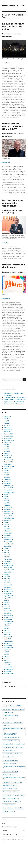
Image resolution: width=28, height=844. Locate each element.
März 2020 (7, 583)
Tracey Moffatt (8, 365)
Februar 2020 (8, 585)
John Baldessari (10, 343)
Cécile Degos (5, 78)
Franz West (12, 181)
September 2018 (9, 621)
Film (12, 70)
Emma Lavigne (6, 84)
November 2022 (8, 514)
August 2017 (7, 649)
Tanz (16, 73)
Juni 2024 (7, 472)
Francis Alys (17, 333)
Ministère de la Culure (7, 97)
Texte (19, 73)
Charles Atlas (13, 318)
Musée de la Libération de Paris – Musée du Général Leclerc (13, 104)
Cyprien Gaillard (14, 325)
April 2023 (7, 503)
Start (3, 819)
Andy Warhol (8, 314)
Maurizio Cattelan (17, 94)
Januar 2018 (7, 639)
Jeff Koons (11, 88)
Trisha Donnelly (16, 365)
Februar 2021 (8, 559)
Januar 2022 (7, 535)
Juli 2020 (6, 574)
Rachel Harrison (8, 352)
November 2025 (8, 436)
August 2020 (8, 572)
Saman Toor (22, 113)
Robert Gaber (16, 112)
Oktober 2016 (8, 671)
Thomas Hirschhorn (9, 805)
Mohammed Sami (18, 97)
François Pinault (21, 179)
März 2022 (7, 531)
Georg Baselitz (7, 744)
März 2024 (7, 479)
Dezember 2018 (8, 615)
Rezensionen (18, 309)
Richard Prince (9, 354)
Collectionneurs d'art (7, 168)
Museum (13, 71)
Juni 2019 (6, 602)
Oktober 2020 (8, 567)
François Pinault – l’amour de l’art (14, 399)
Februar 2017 (8, 662)
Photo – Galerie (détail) (9, 827)
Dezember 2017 (8, 641)
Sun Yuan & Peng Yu (14, 115)
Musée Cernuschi (11, 101)
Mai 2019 (6, 604)
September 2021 (8, 544)
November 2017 (8, 643)
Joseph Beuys (18, 753)
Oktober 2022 (8, 516)
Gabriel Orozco (12, 335)
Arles (4, 706)
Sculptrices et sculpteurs (11, 798)
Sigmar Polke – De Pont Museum (14, 401)
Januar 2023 (7, 509)
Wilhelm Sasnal (6, 369)
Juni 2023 (6, 498)
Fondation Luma (10, 333)
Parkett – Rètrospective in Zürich (14, 266)
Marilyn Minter (9, 346)
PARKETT (4, 351)
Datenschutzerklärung (9, 834)
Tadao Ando (5, 117)
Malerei (9, 71)
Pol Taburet (10, 112)
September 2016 (8, 673)
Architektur (12, 67)
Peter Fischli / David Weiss (8, 110)
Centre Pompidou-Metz (10, 715)
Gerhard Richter (19, 744)
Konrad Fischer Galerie (10, 757)
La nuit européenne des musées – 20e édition (13, 26)
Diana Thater (5, 328)
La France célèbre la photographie (14, 397)
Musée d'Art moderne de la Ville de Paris (14, 778)
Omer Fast (18, 349)
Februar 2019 (8, 611)
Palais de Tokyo (7, 788)
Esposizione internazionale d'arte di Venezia (14, 729)
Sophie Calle (17, 801)
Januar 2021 (7, 561)
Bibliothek (18, 67)
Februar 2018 (8, 637)
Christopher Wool (14, 78)
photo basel (15, 792)
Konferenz (20, 305)
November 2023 (8, 488)
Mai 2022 (6, 526)
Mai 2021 (6, 552)
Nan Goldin (12, 349)
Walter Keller (21, 367)
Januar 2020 (7, 587)
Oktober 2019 (8, 593)
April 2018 (7, 632)
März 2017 (7, 660)
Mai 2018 (6, 630)
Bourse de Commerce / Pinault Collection (12, 76)
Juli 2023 (6, 496)
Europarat (12, 84)
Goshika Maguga (16, 86)
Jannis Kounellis (12, 339)
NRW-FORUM (7, 785)
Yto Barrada (10, 370)
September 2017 (8, 647)
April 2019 (7, 606)
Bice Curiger (12, 317)
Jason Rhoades (20, 339)
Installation (19, 70)
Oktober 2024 (8, 464)
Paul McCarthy (10, 351)
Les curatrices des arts (9, 763)
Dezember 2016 (8, 667)
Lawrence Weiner (6, 344)
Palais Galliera (14, 109)
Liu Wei (10, 91)
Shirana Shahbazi (16, 360)
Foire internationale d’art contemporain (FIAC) (10, 733)
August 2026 (7, 416)
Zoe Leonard (16, 370)
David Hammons (11, 326)
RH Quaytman (16, 352)
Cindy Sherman (19, 177)
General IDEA (8, 86)
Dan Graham (22, 325)
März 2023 (7, 505)
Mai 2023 (6, 501)
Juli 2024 (6, 470)
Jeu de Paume (7, 753)
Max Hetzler (9, 256)
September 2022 (9, 518)
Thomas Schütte (8, 808)
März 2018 (7, 634)
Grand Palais (6, 747)
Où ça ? (15, 785)
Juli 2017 (6, 652)
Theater (7, 310)
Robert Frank (17, 354)
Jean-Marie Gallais (15, 182)
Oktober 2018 (8, 619)
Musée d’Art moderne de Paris (12, 102)
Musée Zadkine (12, 107)
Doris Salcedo (21, 83)
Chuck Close (20, 322)
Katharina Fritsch (18, 343)
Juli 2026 (6, 419)
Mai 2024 (6, 475)
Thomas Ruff (10, 364)
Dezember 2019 (8, 589)
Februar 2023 (8, 507)
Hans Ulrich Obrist (18, 747)
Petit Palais (18, 110)
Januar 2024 (7, 483)
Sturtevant (8, 362)
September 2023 (9, 492)
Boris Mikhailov (19, 317)
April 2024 (7, 477)
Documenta (6, 725)
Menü (23, 5)
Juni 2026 (7, 421)
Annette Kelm (9, 315)
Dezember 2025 (8, 434)
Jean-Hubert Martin (9, 750)
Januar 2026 (7, 431)
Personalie (5, 73)
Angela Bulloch (16, 314)
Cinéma (13, 68)
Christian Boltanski (16, 320)
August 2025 (7, 442)
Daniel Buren (18, 722)
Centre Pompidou (8, 712)
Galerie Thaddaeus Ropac (11, 741)
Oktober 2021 (8, 542)
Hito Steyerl (11, 338)
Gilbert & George (21, 335)
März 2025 (7, 453)
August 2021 (7, 546)
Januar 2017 (7, 665)
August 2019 (7, 598)
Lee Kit (13, 344)
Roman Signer (19, 356)
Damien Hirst (9, 81)
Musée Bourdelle (6, 99)
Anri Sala (15, 315)
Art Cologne (11, 706)
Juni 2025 (6, 447)
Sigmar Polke (5, 115)
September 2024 (9, 466)
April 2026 (7, 425)
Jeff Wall (19, 341)
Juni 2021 (6, 550)
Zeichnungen (5, 75)
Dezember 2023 (8, 485)
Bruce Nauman (6, 318)
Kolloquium (14, 305)
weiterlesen (6, 63)
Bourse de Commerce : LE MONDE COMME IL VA (13, 126)
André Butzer (13, 251)
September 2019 (8, 596)
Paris (15, 788)
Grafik (14, 70)
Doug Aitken (21, 330)
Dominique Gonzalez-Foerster (10, 330)
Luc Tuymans (15, 91)
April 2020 (7, 580)
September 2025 (9, 440)
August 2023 (7, 494)
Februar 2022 (8, 533)
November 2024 (8, 462)
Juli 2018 (6, 626)
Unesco (11, 117)
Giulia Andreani (20, 255)
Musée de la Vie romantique (13, 105)
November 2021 (8, 539)
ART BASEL (21, 315)
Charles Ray (20, 318)
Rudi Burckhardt (16, 357)
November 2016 (8, 669)
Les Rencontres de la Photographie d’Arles (14, 767)
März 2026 (7, 427)
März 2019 (7, 608)
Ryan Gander (15, 113)
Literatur (4, 71)
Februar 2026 (8, 429)
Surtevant (22, 115)
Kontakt (4, 830)
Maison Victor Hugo (11, 92)
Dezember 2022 (8, 511)
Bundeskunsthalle (18, 709)
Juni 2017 (6, 654)
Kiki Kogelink (18, 88)
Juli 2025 (6, 444)
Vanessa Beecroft (12, 367)
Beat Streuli (5, 317)
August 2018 (7, 624)
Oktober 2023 (8, 490)
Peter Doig (21, 109)
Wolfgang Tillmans (17, 117)
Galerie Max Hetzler (11, 255)
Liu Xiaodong (19, 344)
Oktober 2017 (8, 645)
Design (13, 304)
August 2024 (7, 468)
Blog (9, 68)
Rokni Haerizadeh (10, 356)
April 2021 (7, 555)
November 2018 (8, 617)
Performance (19, 71)
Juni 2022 (6, 524)
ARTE (19, 706)
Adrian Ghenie (21, 310)
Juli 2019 (6, 600)
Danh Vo (4, 326)
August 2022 (7, 520)
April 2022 (7, 529)
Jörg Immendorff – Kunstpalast (13, 404)
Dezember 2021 (8, 537)
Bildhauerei (5, 68)
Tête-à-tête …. (19, 808)
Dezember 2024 (8, 460)
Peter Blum (18, 351)
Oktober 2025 (8, 438)
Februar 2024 (8, 481)
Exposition (7, 70)
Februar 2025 (8, 455)
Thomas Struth (17, 364)
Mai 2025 (6, 449)
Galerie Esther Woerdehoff (11, 737)
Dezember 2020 (8, 563)
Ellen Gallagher (11, 331)
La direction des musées (10, 760)
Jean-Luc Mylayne (6, 341)
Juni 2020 (7, 576)
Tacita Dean (14, 362)
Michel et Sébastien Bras (14, 96)
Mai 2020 (7, 578)
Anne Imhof (13, 75)
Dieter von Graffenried (14, 328)
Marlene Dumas (20, 92)
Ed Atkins (4, 331)
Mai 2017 (6, 656)
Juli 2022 (6, 522)
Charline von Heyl (6, 320)
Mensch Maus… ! (10, 6)
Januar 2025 (7, 457)
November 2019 (8, 591)
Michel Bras (5, 96)
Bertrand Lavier (20, 75)
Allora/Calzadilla (15, 312)
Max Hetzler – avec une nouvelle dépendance (12, 203)
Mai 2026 (6, 423)
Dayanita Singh (19, 326)
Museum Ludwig (8, 774)
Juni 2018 (6, 628)
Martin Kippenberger (7, 94)
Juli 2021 (6, 548)
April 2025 (7, 451)
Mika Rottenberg (16, 348)
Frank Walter (19, 84)
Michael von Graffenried (10, 771)
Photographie (11, 73)
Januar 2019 (7, 613)
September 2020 (9, 570)
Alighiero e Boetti (6, 312)
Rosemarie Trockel (7, 113)
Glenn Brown (5, 336)
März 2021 (7, 557)
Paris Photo (6, 792)
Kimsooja (4, 89)
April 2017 (7, 658)
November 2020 (9, 565)
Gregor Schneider (13, 336)
